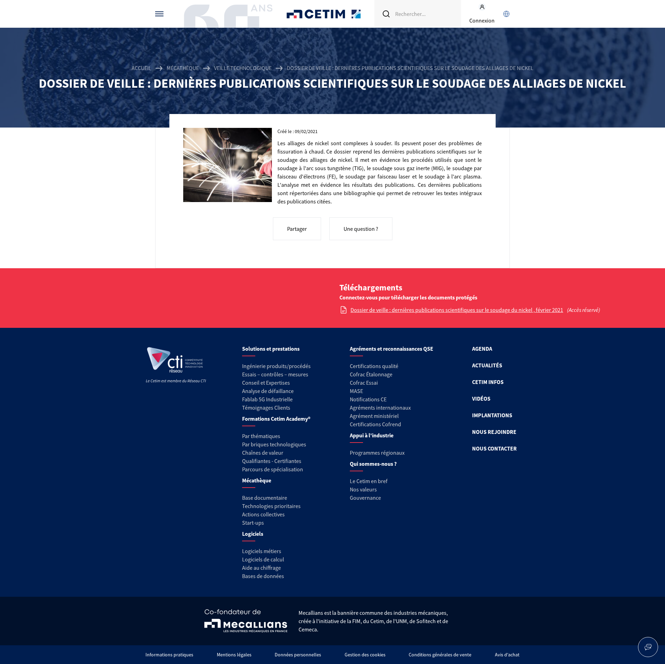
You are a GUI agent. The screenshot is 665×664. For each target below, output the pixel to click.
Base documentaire (264, 497)
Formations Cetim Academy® (276, 418)
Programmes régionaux (377, 452)
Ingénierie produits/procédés (276, 365)
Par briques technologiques (274, 444)
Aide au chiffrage (261, 567)
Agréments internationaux (380, 407)
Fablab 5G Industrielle (267, 399)
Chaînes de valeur (262, 452)
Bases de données (263, 576)
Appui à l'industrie (371, 435)
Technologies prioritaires (271, 506)
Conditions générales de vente (440, 655)
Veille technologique (243, 68)
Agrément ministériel (374, 415)
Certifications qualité (374, 365)
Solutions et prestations (271, 348)
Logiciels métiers (261, 551)
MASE (356, 390)
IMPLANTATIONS (492, 415)
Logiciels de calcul (263, 559)
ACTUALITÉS (487, 365)
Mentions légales (234, 655)
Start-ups (253, 522)
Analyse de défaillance (268, 390)
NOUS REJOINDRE (494, 431)
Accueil (141, 68)
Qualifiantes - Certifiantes (271, 460)
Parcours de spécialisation (272, 469)
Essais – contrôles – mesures (275, 374)
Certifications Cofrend (375, 424)
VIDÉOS (481, 398)
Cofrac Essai (364, 382)
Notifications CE (368, 399)
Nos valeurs (363, 489)
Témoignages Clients (266, 407)
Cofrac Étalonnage (371, 374)
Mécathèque (183, 68)
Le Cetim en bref (369, 481)
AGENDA (482, 348)
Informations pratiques (169, 655)
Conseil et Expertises (266, 382)
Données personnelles (298, 655)
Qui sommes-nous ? (373, 463)
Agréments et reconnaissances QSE (391, 348)
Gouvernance (365, 497)
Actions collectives (263, 514)
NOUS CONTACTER (494, 448)
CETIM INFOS (488, 381)
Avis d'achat (507, 655)
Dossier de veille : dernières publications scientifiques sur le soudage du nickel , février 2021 (457, 309)
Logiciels (252, 533)
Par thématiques (261, 436)
